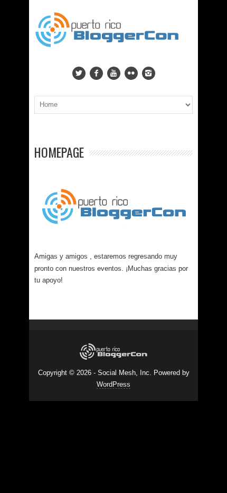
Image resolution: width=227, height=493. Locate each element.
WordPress (113, 384)
